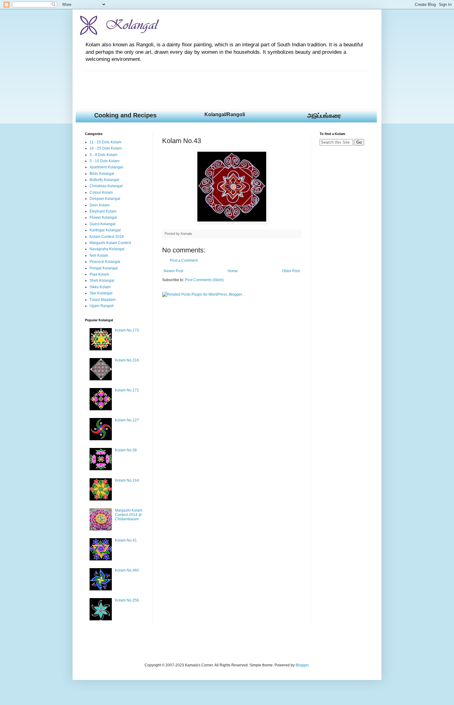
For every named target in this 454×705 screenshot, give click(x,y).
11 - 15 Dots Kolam (105, 142)
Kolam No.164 (127, 480)
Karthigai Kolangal (105, 230)
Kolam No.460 (127, 570)
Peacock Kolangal (105, 262)
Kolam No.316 (127, 360)
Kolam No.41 (126, 540)
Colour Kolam (101, 192)
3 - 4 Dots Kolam (103, 155)
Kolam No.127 (127, 420)
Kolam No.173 (127, 330)
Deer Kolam (100, 205)
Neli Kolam (99, 255)
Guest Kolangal (103, 224)
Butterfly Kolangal (104, 180)
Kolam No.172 (127, 390)
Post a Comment (184, 260)
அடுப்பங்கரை (324, 115)
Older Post (291, 271)
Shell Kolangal (102, 280)
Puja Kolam (99, 274)
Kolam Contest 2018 (107, 236)
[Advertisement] (197, 85)
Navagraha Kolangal (107, 249)
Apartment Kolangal (106, 167)
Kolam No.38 (126, 450)
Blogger (302, 665)
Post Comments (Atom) (204, 280)
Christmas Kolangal (106, 186)
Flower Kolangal (103, 217)
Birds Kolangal (102, 173)
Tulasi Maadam (103, 300)
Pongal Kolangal (104, 268)
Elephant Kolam (103, 211)
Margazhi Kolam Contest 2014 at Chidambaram (128, 514)
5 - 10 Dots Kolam (105, 161)
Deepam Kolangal (105, 198)
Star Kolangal (101, 293)
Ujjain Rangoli (102, 306)
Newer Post (173, 271)
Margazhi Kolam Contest (110, 243)
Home (233, 271)
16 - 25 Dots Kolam (106, 148)
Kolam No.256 (127, 600)
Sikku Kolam (100, 287)
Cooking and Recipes (125, 115)
